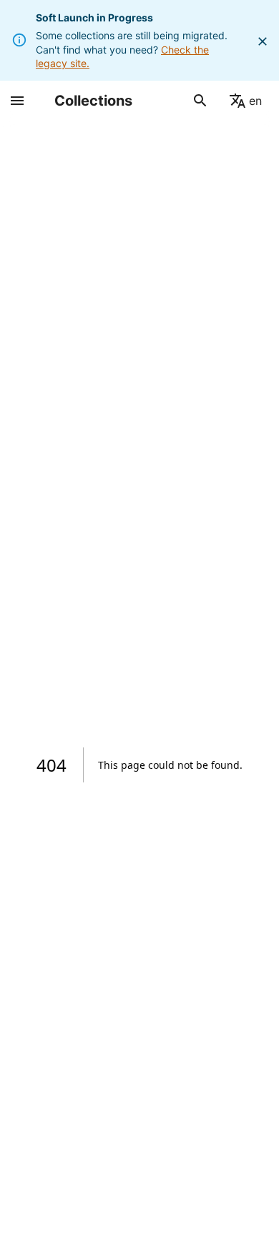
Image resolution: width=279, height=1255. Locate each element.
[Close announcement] (262, 41)
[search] (200, 100)
